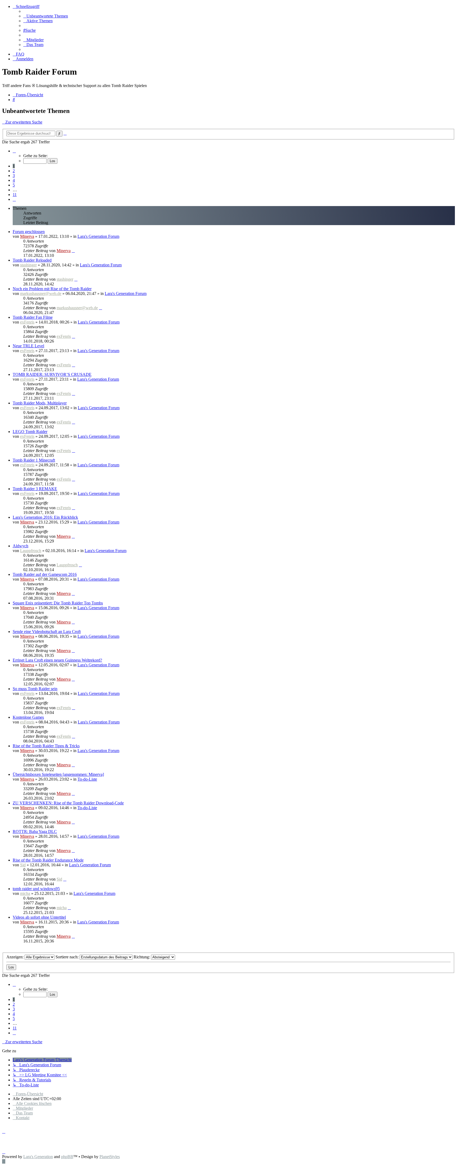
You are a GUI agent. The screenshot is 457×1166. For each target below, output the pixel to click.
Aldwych (20, 546)
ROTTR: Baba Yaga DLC (35, 831)
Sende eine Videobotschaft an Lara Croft (47, 631)
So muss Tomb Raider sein (35, 688)
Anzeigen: (15, 957)
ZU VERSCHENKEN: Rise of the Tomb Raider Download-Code (68, 803)
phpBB (67, 1156)
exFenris (27, 322)
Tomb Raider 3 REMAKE (35, 488)
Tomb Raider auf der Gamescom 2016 (45, 574)
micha (25, 893)
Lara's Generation (38, 1156)
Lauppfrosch (30, 550)
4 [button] (14, 180)
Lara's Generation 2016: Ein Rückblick (45, 517)
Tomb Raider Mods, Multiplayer (40, 403)
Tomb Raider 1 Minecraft (34, 460)
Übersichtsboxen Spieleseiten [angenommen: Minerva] (58, 774)
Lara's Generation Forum (98, 236)
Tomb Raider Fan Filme (33, 317)
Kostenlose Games (28, 717)
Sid (23, 865)
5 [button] (14, 185)
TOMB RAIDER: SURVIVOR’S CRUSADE (52, 374)
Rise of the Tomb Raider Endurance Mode (48, 860)
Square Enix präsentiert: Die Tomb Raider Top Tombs (58, 603)
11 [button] (15, 194)
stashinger (28, 265)
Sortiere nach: (68, 957)
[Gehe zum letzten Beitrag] (73, 250)
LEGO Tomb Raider (30, 431)
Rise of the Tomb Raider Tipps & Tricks (46, 746)
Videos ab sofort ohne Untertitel (39, 917)
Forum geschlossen (29, 231)
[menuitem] (45, 16)
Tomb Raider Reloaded (32, 260)
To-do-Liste (87, 779)
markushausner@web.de (40, 293)
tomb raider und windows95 (36, 888)
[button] (14, 151)
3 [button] (14, 175)
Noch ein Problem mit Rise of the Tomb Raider (52, 288)
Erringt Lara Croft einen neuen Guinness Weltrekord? (57, 660)
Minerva (27, 236)
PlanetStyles (109, 1156)
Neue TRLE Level (28, 346)
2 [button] (14, 170)
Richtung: (142, 957)
